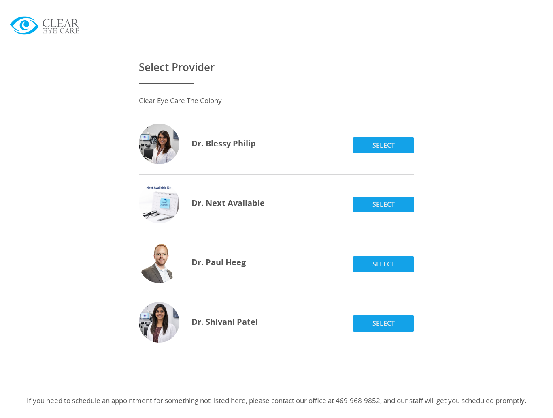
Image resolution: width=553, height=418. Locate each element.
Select (383, 145)
